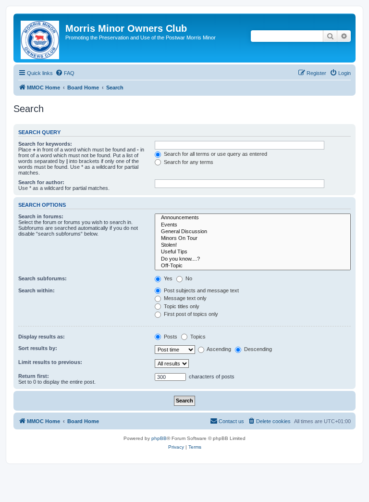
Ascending (218, 349)
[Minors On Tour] (253, 238)
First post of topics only (190, 314)
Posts (169, 336)
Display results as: (41, 336)
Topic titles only (180, 306)
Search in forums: (40, 216)
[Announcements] (253, 217)
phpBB (159, 438)
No (188, 278)
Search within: (36, 290)
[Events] (253, 225)
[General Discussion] (253, 231)
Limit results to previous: (50, 362)
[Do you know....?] (253, 259)
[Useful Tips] (253, 252)
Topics (197, 336)
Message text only (184, 298)
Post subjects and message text (200, 290)
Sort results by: (37, 348)
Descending (257, 349)
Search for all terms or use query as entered (214, 154)
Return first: (33, 376)
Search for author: (41, 182)
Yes (167, 278)
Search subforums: (42, 278)
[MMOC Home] (40, 38)
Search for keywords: (45, 144)
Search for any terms (187, 162)
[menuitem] (64, 73)
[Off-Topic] (253, 266)
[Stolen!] (253, 245)
